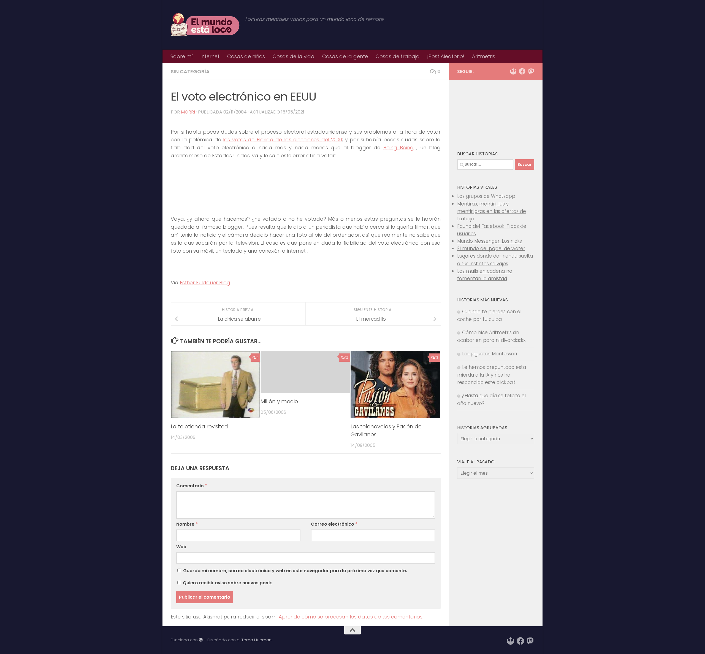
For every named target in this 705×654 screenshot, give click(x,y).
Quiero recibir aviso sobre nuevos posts (227, 583)
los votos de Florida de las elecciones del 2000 (282, 139)
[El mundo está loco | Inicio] (205, 25)
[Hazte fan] (522, 71)
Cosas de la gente (345, 56)
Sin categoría (190, 71)
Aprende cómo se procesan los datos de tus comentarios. (351, 616)
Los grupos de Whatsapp (486, 196)
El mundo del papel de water (491, 248)
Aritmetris (483, 56)
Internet (209, 56)
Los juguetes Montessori (489, 353)
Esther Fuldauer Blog (205, 282)
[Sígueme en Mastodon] (531, 71)
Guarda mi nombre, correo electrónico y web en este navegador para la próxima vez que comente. (295, 570)
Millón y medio (279, 402)
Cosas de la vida (293, 56)
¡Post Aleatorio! (445, 56)
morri (188, 112)
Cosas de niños (246, 56)
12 (346, 357)
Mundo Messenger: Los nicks (489, 241)
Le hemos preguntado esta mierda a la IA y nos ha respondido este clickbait (491, 375)
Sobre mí (181, 56)
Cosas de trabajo (397, 56)
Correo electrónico (334, 524)
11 (257, 357)
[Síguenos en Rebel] (513, 71)
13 (436, 357)
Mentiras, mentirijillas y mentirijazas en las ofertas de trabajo (491, 211)
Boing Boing (398, 147)
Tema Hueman (257, 640)
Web (181, 547)
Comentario (191, 486)
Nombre (187, 524)
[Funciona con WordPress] (201, 640)
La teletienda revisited (199, 427)
